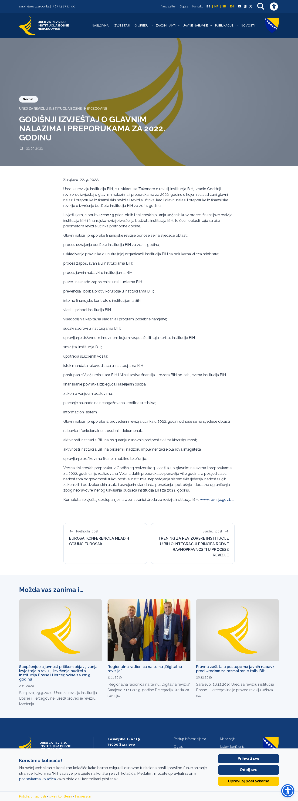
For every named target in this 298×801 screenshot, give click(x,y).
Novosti (248, 25)
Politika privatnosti (32, 796)
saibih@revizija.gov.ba (34, 6)
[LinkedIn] (245, 6)
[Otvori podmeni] (151, 26)
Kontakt (197, 6)
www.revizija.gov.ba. (217, 499)
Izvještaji (122, 25)
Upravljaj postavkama (248, 781)
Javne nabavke (195, 25)
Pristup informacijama (190, 739)
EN (232, 6)
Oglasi (184, 6)
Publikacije (224, 25)
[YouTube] (239, 6)
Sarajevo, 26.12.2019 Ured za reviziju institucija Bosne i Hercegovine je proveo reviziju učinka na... (235, 690)
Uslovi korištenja (232, 746)
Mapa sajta (228, 739)
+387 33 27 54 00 (63, 6)
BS (208, 6)
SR (224, 6)
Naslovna (100, 25)
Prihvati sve (249, 758)
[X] (251, 6)
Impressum (83, 796)
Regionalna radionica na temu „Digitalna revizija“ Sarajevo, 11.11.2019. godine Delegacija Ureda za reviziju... (149, 690)
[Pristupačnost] (274, 6)
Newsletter (168, 6)
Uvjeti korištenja (60, 796)
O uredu (142, 25)
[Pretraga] (260, 6)
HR (216, 6)
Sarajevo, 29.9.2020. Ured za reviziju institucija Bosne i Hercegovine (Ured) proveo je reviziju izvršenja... (58, 698)
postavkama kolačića (37, 779)
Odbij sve (248, 770)
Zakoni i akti (166, 25)
